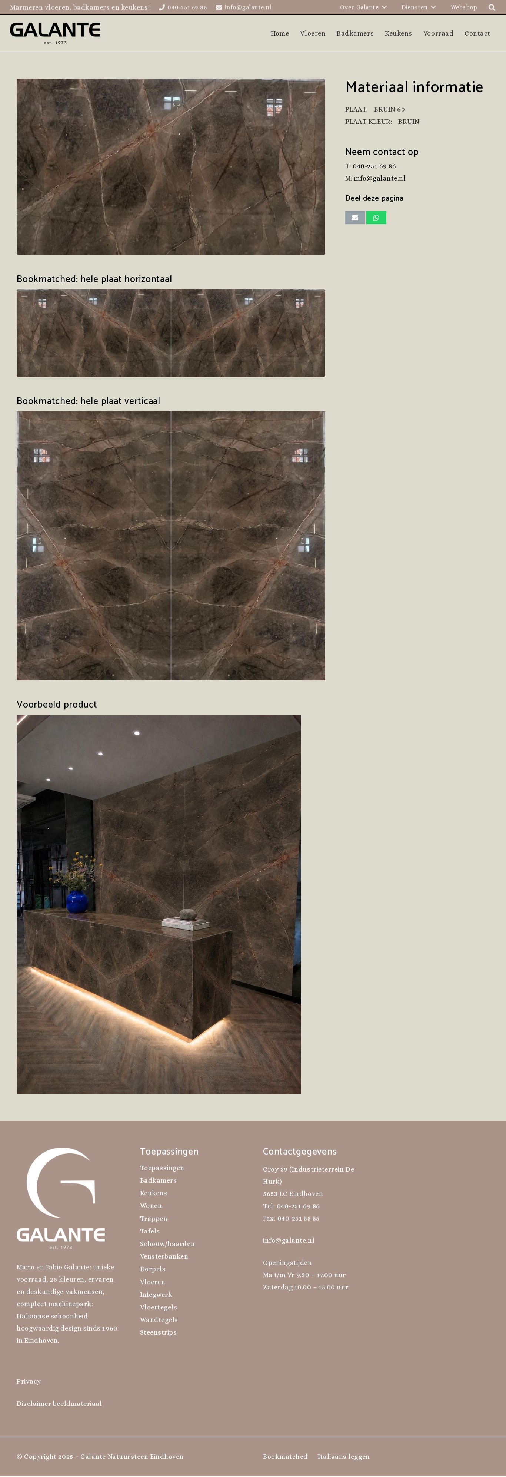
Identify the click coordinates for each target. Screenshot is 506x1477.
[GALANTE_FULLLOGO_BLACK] (55, 33)
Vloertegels (158, 1307)
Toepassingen (162, 1168)
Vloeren (153, 1282)
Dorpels (153, 1269)
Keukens (153, 1193)
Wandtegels (159, 1320)
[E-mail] (355, 217)
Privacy (29, 1381)
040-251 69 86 (374, 166)
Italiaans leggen (344, 1456)
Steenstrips (158, 1332)
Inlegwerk (156, 1294)
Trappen (154, 1218)
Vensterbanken (164, 1256)
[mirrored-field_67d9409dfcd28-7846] (171, 333)
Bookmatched (285, 1456)
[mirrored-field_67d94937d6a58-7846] (171, 545)
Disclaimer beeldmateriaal (59, 1403)
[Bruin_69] (171, 904)
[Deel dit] (376, 217)
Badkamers (158, 1180)
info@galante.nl (380, 178)
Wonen (151, 1205)
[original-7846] (171, 167)
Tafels (150, 1231)
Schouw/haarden (167, 1244)
